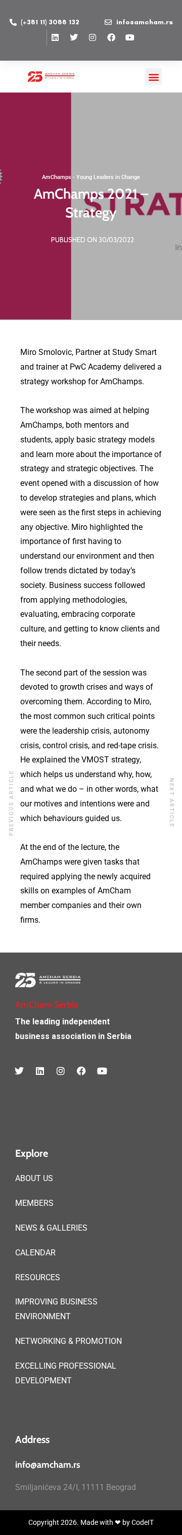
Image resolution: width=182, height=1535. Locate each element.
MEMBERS (34, 1203)
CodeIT (142, 1522)
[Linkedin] (55, 37)
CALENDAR (35, 1252)
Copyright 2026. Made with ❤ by (79, 1522)
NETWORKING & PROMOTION (68, 1341)
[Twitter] (74, 37)
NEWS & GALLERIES (51, 1228)
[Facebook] (111, 37)
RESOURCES (37, 1277)
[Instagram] (92, 37)
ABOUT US (34, 1178)
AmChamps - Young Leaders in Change (91, 177)
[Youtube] (130, 37)
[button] (153, 76)
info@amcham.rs (47, 1464)
